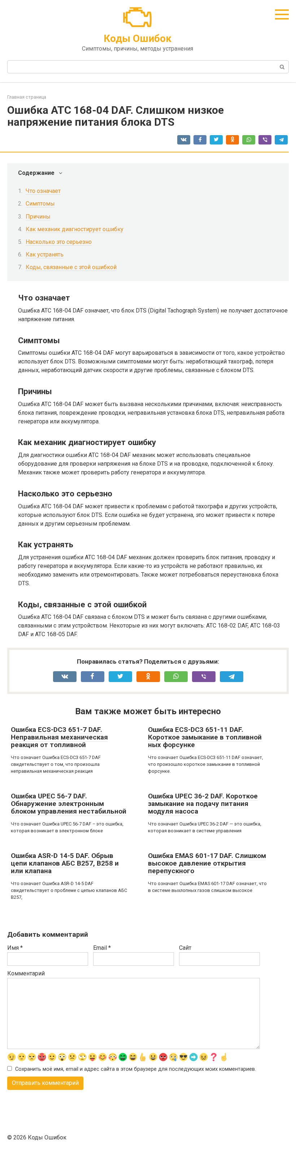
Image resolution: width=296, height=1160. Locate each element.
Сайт (185, 947)
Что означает (43, 190)
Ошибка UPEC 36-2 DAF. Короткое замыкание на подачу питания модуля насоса (203, 803)
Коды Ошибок (137, 38)
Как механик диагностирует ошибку (74, 229)
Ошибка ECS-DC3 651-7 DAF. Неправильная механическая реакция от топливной (59, 737)
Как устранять (45, 254)
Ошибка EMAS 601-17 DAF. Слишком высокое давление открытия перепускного (207, 863)
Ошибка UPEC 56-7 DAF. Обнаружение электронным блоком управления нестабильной (68, 803)
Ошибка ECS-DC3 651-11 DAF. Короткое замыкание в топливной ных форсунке (205, 737)
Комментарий (26, 973)
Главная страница (26, 97)
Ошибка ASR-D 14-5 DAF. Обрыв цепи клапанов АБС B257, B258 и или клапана (65, 863)
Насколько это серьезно (59, 241)
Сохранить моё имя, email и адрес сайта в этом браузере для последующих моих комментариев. (135, 1069)
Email (102, 947)
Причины (38, 216)
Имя (15, 947)
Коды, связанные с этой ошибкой (71, 267)
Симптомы (40, 203)
